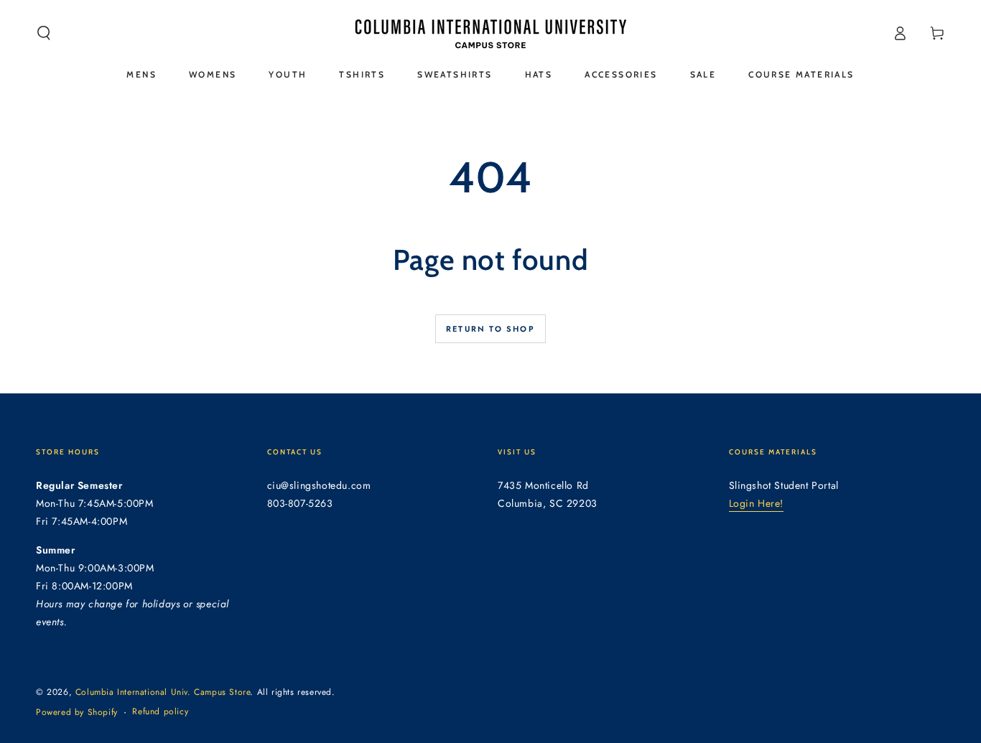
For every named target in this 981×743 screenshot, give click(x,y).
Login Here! (756, 503)
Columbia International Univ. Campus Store (163, 692)
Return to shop (490, 329)
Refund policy (160, 712)
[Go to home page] (490, 33)
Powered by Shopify (77, 712)
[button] (43, 33)
